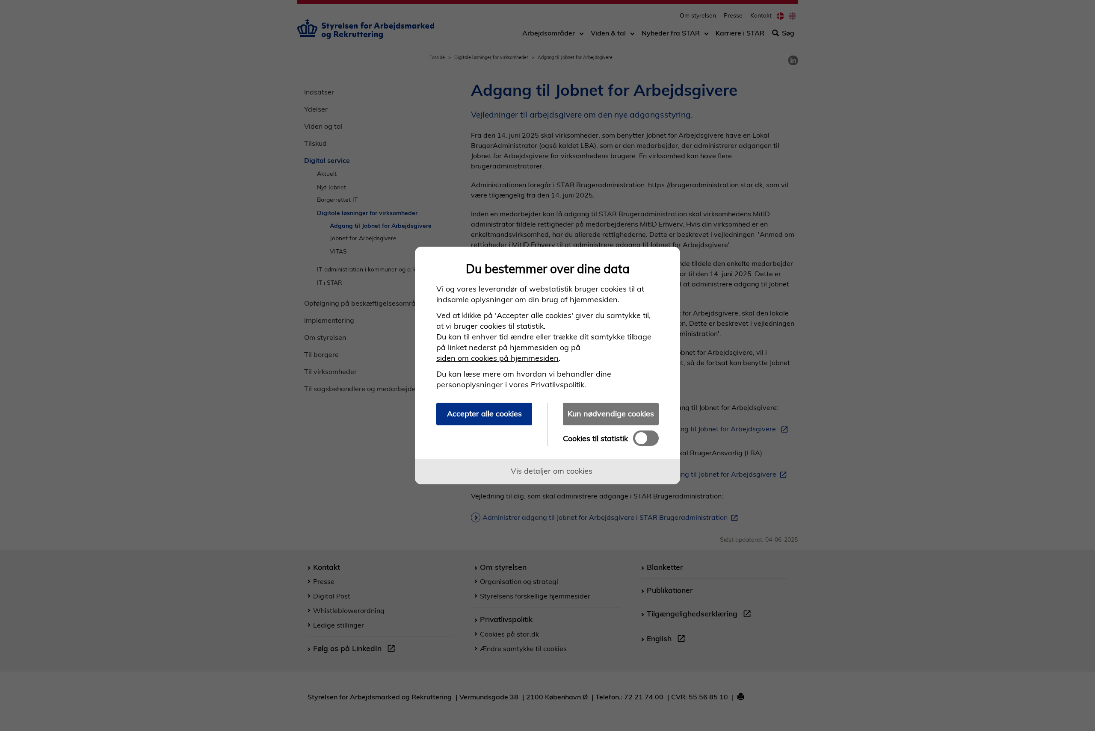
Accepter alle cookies (484, 414)
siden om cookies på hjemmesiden (497, 358)
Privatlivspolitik (557, 384)
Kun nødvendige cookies (611, 414)
